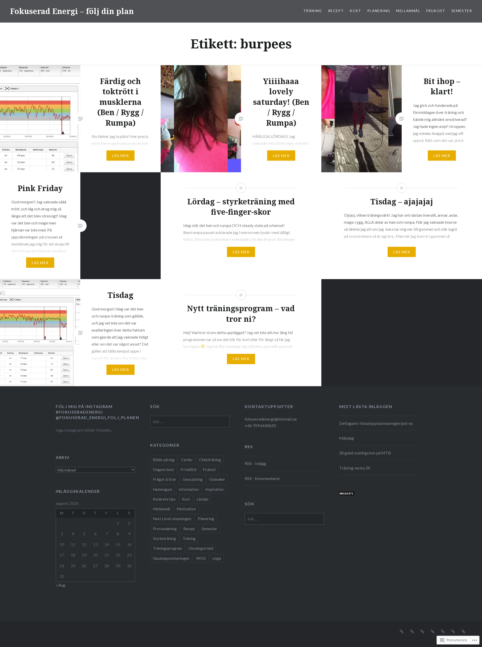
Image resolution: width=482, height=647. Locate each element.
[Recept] (411, 630)
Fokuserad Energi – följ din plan (72, 11)
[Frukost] (453, 630)
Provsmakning (165, 528)
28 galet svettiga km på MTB (365, 452)
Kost (355, 11)
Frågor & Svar (164, 479)
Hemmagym (162, 489)
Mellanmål (408, 11)
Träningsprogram (167, 548)
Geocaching (193, 479)
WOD (201, 558)
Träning (312, 11)
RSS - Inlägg (255, 463)
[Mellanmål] (442, 630)
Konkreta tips (164, 499)
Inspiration (214, 489)
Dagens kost (163, 469)
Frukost (435, 11)
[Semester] (463, 630)
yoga (216, 558)
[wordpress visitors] (346, 493)
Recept (336, 11)
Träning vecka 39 (354, 467)
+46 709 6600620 (260, 425)
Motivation (186, 509)
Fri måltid (188, 469)
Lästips (203, 499)
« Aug (60, 585)
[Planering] (432, 630)
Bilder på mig (163, 459)
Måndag (346, 438)
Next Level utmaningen (172, 518)
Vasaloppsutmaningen (171, 558)
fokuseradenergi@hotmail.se (271, 419)
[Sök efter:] (189, 421)
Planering (378, 11)
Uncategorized (201, 548)
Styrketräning (164, 538)
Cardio (186, 459)
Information (189, 489)
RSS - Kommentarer (262, 478)
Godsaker (217, 479)
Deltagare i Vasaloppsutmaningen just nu (376, 423)
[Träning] (401, 630)
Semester (461, 11)
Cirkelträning (210, 459)
